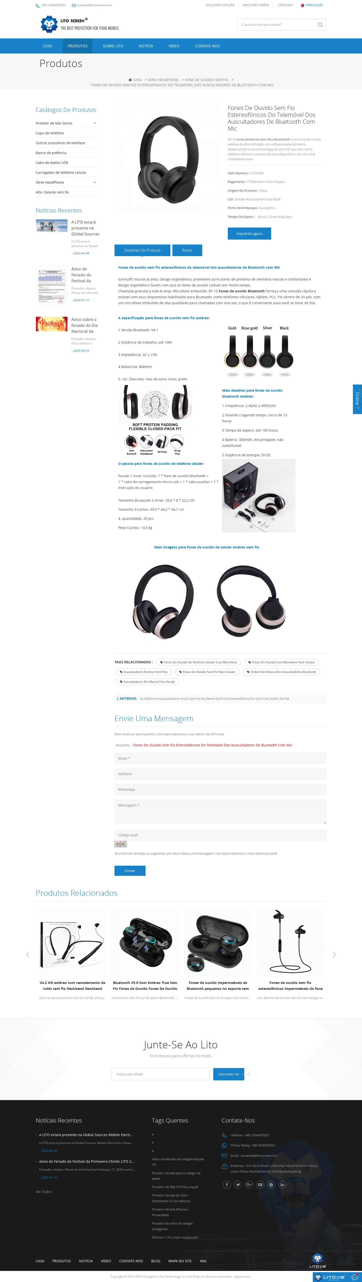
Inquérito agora (249, 233)
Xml (203, 1261)
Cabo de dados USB (52, 162)
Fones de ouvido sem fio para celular (209, 672)
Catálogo (285, 5)
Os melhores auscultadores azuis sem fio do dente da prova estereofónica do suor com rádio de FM (214, 698)
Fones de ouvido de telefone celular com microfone (200, 662)
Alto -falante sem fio (52, 192)
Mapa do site (180, 1261)
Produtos (77, 45)
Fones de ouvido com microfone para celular (283, 662)
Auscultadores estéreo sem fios (146, 672)
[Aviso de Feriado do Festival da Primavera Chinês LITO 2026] (52, 286)
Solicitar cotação (220, 5)
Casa (47, 45)
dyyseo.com (242, 1276)
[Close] (357, 417)
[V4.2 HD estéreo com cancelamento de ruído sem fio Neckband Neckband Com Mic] (72, 942)
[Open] (357, 399)
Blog (155, 1261)
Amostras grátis (256, 5)
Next (334, 954)
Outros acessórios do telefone (60, 142)
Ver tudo (43, 1191)
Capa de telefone (50, 133)
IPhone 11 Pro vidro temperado (175, 1237)
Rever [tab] (187, 250)
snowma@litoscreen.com (94, 5)
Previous (28, 954)
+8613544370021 (264, 1145)
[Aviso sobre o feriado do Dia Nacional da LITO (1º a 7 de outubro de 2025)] (52, 324)
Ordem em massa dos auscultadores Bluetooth (283, 672)
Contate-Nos (207, 45)
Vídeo (174, 45)
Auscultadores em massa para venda (149, 682)
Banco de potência (51, 152)
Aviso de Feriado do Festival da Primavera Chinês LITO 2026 (87, 1161)
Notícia (146, 45)
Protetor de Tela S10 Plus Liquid (175, 1187)
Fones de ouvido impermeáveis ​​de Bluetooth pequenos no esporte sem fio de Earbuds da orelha (217, 986)
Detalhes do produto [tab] (142, 250)
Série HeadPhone (163, 79)
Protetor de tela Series (54, 123)
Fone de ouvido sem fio (206, 79)
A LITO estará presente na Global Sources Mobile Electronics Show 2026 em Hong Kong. (87, 1134)
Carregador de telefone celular (61, 172)
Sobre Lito (113, 45)
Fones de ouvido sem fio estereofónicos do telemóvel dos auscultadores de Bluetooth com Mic (212, 745)
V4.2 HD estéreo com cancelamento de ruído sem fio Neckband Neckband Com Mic (72, 986)
